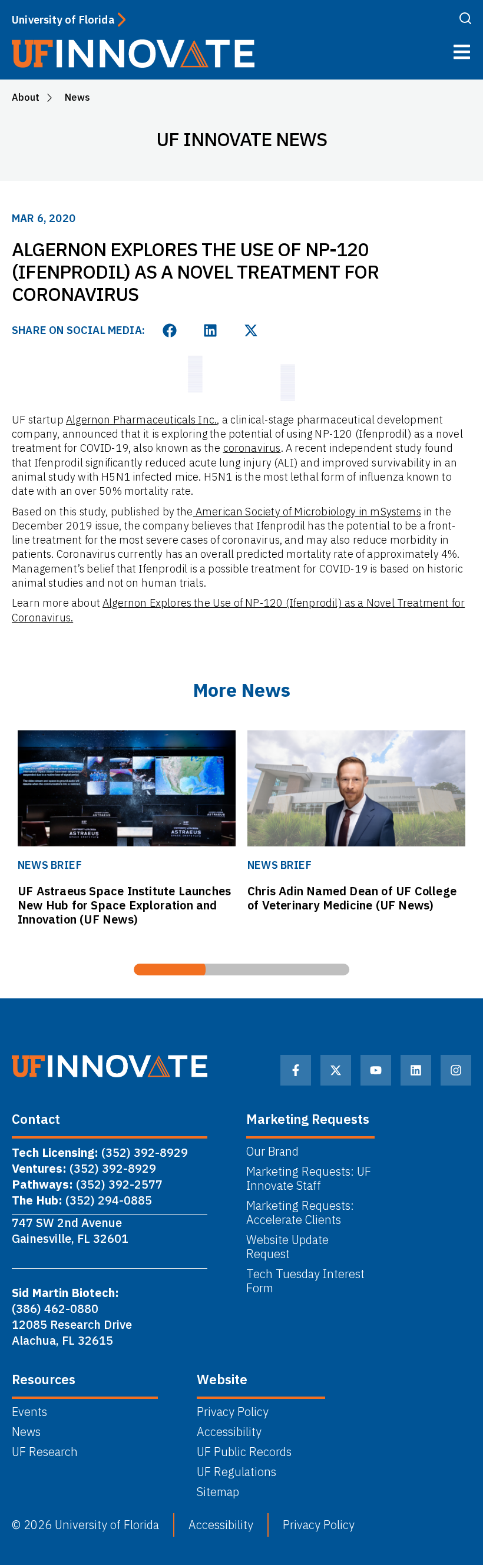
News (26, 1432)
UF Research (45, 1452)
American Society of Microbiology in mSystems (307, 511)
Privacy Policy (233, 1412)
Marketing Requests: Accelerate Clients (300, 1213)
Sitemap (218, 1492)
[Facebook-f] (295, 1070)
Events (29, 1412)
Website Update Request (287, 1247)
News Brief (50, 865)
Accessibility (229, 1432)
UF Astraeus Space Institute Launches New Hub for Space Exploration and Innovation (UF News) (124, 905)
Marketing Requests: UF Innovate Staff (308, 1178)
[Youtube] (375, 1070)
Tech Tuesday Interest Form (305, 1281)
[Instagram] (456, 1070)
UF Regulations (236, 1472)
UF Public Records (244, 1452)
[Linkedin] (416, 1070)
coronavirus (252, 448)
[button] (170, 330)
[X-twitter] (335, 1070)
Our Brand (272, 1151)
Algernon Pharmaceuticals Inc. (141, 419)
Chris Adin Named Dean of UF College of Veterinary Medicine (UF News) (351, 898)
